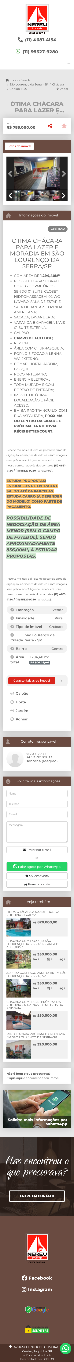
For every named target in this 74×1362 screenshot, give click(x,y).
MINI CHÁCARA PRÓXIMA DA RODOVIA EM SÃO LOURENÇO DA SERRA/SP (35, 1035)
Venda (26, 80)
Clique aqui (14, 1078)
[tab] (19, 146)
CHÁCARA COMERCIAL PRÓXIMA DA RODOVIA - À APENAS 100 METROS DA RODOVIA (34, 1005)
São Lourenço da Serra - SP (28, 84)
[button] (11, 173)
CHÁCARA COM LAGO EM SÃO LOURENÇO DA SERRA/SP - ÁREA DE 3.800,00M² (33, 944)
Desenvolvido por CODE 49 (37, 1358)
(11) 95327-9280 (40, 51)
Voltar (63, 89)
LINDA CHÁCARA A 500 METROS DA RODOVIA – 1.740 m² (32, 913)
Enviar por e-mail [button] (38, 850)
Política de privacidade (37, 1355)
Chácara (58, 84)
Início (13, 80)
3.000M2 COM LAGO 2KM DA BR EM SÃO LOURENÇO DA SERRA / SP (36, 974)
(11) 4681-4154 (41, 39)
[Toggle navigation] (69, 65)
